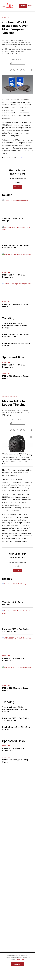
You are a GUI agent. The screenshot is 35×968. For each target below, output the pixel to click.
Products (5, 17)
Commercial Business (9, 396)
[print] (32, 70)
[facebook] (11, 70)
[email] (24, 70)
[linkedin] (14, 70)
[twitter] (17, 70)
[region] (17, 960)
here (22, 157)
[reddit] (21, 70)
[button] (3, 5)
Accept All (17, 964)
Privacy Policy (20, 959)
